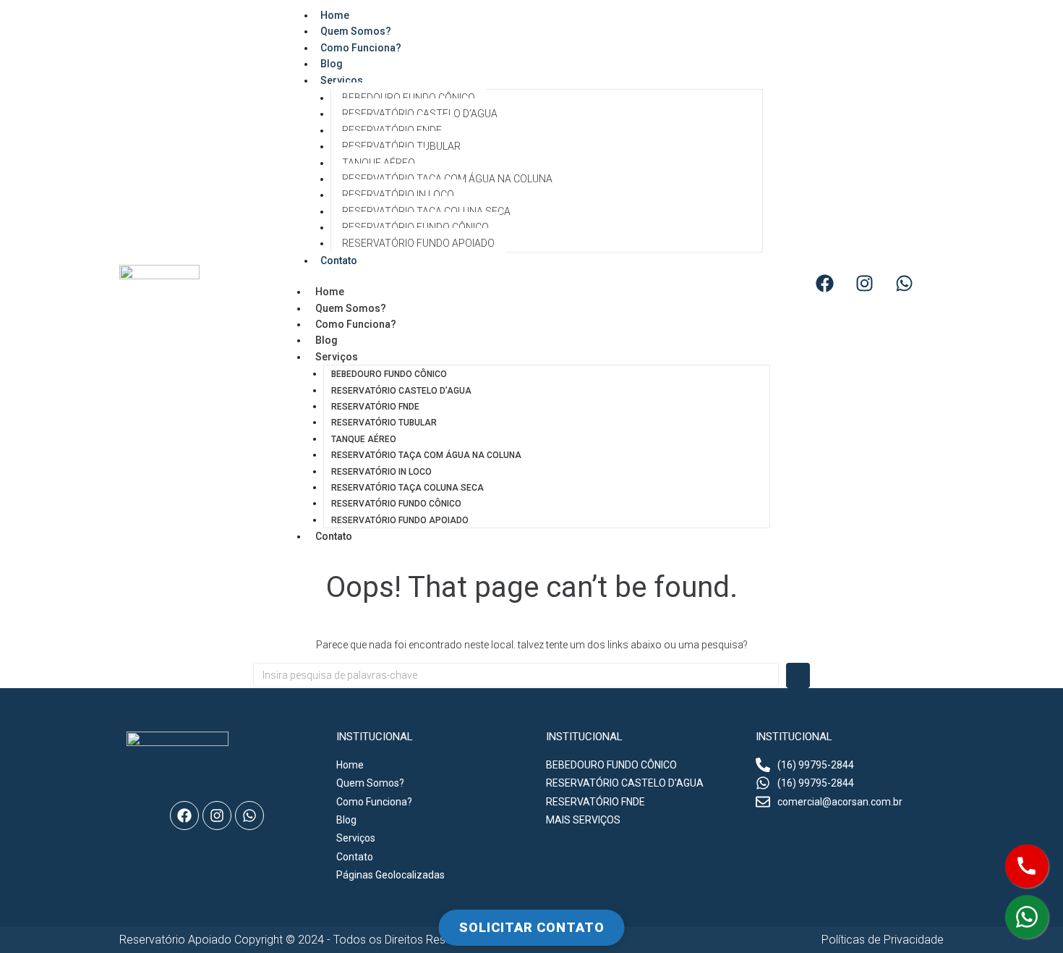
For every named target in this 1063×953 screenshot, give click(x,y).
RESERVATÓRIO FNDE (392, 130)
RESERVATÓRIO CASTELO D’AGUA (420, 113)
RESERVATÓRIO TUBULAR (401, 146)
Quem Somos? (350, 308)
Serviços (341, 80)
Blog (326, 340)
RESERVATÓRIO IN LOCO (398, 194)
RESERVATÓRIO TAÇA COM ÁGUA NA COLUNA (447, 179)
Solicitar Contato (532, 927)
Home (329, 291)
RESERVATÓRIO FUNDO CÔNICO (415, 227)
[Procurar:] (516, 675)
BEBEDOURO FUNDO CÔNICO (408, 97)
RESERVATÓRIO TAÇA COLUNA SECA (426, 211)
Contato (338, 260)
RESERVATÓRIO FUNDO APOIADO (418, 243)
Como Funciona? (360, 48)
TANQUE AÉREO (378, 163)
